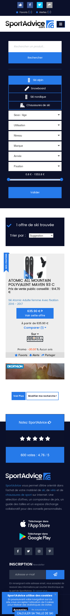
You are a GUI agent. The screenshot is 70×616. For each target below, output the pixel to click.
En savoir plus (39, 610)
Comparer (34, 328)
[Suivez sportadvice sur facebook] (30, 5)
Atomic (17, 300)
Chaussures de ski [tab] (38, 105)
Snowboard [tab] (38, 88)
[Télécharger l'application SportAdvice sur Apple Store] (35, 522)
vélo (53, 490)
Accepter (20, 610)
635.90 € (35, 313)
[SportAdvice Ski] (28, 476)
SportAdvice (13, 485)
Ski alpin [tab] (38, 80)
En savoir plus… (41, 590)
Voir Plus (18, 395)
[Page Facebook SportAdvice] (18, 551)
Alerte (35, 355)
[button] (35, 115)
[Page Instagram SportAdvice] (39, 551)
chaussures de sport (19, 495)
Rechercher (35, 58)
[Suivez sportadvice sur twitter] (40, 5)
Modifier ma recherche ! (42, 395)
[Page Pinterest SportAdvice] (50, 551)
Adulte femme (31, 300)
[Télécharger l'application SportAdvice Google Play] (35, 535)
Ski (10, 300)
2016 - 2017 (15, 304)
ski (43, 490)
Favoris (22, 355)
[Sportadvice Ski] (30, 24)
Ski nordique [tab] (38, 97)
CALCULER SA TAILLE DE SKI (35, 613)
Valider (35, 192)
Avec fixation (50, 300)
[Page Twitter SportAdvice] (28, 551)
